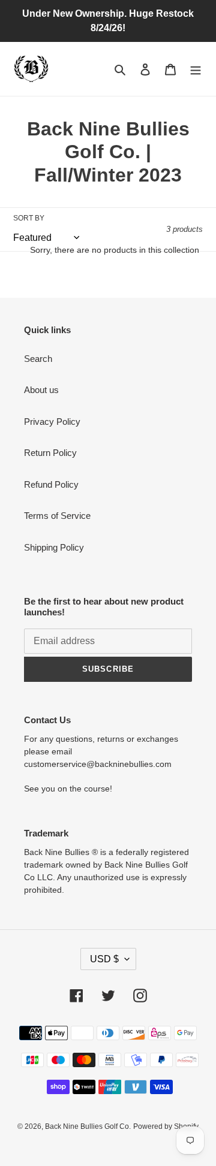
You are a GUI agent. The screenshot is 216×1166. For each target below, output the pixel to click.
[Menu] (195, 69)
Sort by (28, 218)
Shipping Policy (54, 547)
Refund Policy (51, 484)
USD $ (104, 959)
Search (38, 359)
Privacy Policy (52, 421)
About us (41, 390)
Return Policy (50, 453)
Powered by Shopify (166, 1126)
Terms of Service (57, 515)
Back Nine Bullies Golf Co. (88, 1126)
